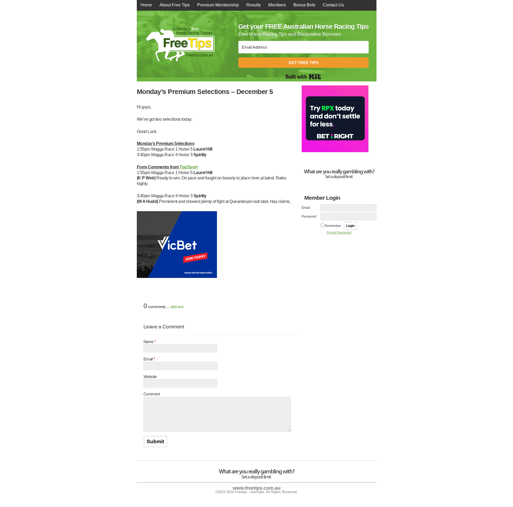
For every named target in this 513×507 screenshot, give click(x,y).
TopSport (188, 167)
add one (177, 306)
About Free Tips (175, 5)
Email (149, 359)
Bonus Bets (304, 5)
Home (146, 5)
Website (150, 376)
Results (253, 5)
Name (149, 341)
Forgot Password (339, 232)
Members (277, 5)
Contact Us (333, 5)
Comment (151, 394)
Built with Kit (303, 76)
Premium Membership (218, 5)
